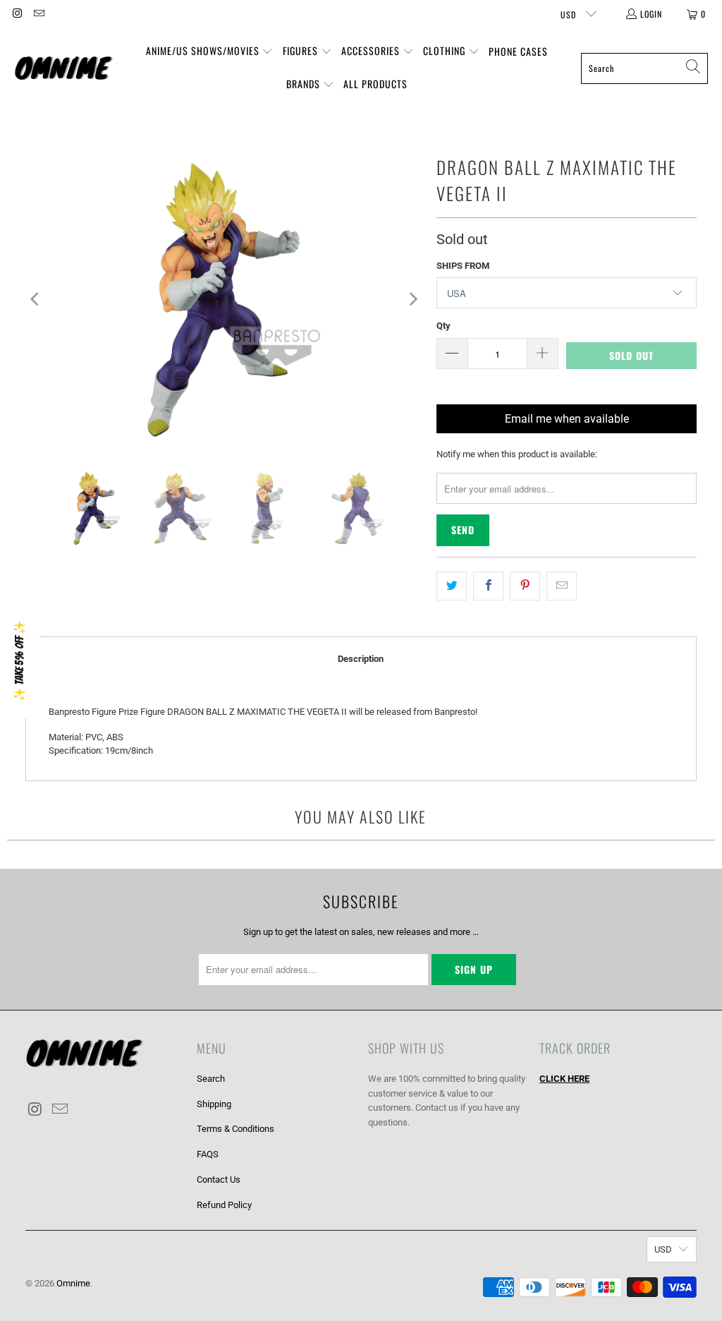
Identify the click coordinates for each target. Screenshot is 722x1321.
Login (651, 14)
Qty (443, 325)
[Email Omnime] (38, 14)
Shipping (214, 1104)
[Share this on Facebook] (488, 586)
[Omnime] (63, 68)
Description (361, 658)
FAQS (208, 1154)
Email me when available (567, 419)
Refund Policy (224, 1205)
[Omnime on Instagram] (17, 14)
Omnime (73, 1283)
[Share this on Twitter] (451, 586)
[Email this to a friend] (561, 586)
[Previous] (36, 299)
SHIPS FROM (462, 265)
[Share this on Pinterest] (525, 586)
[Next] (411, 299)
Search (211, 1078)
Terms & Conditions (235, 1128)
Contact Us (218, 1179)
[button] (210, 51)
